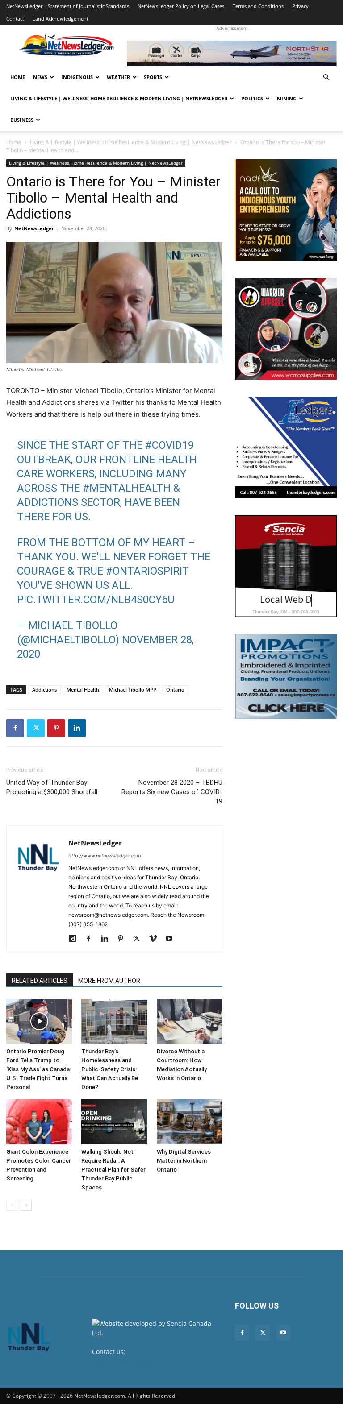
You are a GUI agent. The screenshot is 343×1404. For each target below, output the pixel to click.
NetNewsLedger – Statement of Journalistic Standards (67, 6)
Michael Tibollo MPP (132, 689)
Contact (15, 18)
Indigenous (77, 77)
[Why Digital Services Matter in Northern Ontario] (189, 1121)
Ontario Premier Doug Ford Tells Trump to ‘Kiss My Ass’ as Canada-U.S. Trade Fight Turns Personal (39, 1069)
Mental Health (83, 689)
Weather (118, 77)
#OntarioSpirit (147, 571)
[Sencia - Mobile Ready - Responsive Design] (286, 566)
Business (21, 119)
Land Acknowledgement (60, 18)
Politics (252, 98)
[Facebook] (15, 728)
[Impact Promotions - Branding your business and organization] (286, 676)
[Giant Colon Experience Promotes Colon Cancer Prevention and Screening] (39, 1121)
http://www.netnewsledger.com (104, 856)
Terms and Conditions (258, 6)
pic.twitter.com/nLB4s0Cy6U (96, 599)
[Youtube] (172, 939)
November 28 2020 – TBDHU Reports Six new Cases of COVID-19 (171, 792)
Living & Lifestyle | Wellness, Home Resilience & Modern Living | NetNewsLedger (118, 98)
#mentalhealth (127, 488)
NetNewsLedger (34, 228)
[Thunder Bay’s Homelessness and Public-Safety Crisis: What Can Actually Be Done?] (114, 1021)
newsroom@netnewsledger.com (140, 1361)
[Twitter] (36, 728)
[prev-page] (11, 1205)
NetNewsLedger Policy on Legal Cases (181, 6)
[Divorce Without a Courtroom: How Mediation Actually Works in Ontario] (189, 1021)
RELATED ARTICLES (39, 980)
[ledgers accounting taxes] (286, 447)
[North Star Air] (232, 53)
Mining (287, 98)
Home (17, 77)
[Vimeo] (156, 939)
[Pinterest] (56, 728)
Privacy (300, 6)
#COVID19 (169, 445)
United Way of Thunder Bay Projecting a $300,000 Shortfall (51, 787)
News (40, 77)
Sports (153, 77)
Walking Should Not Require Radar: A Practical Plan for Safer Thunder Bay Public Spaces (113, 1169)
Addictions (44, 689)
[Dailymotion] (75, 939)
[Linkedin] (77, 728)
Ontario (175, 689)
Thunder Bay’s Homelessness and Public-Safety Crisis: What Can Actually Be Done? (109, 1069)
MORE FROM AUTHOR (109, 980)
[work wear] (286, 329)
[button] (326, 77)
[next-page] (26, 1205)
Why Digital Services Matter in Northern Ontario (184, 1160)
